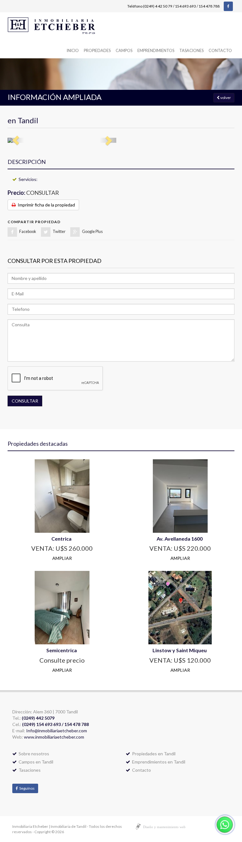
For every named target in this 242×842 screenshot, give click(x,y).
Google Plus (92, 231)
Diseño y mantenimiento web (164, 827)
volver (225, 97)
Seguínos (26, 788)
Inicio (73, 50)
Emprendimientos (155, 50)
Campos (124, 50)
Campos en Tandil (35, 761)
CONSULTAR (25, 401)
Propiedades (97, 50)
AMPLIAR (62, 558)
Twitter (59, 231)
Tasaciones (191, 50)
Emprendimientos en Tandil (157, 761)
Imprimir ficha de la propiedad (45, 204)
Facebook (27, 231)
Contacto (220, 50)
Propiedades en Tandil (153, 753)
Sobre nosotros (33, 753)
